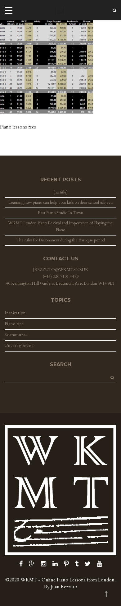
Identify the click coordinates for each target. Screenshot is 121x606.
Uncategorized (19, 345)
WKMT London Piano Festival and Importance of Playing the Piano (60, 226)
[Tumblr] (77, 564)
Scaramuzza (16, 335)
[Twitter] (88, 564)
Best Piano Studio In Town (60, 213)
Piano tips (14, 324)
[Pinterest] (66, 564)
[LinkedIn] (55, 564)
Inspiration (15, 313)
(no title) (60, 192)
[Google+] (32, 564)
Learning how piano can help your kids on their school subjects (60, 202)
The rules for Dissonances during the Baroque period (60, 240)
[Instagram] (43, 564)
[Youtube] (99, 564)
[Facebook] (21, 564)
